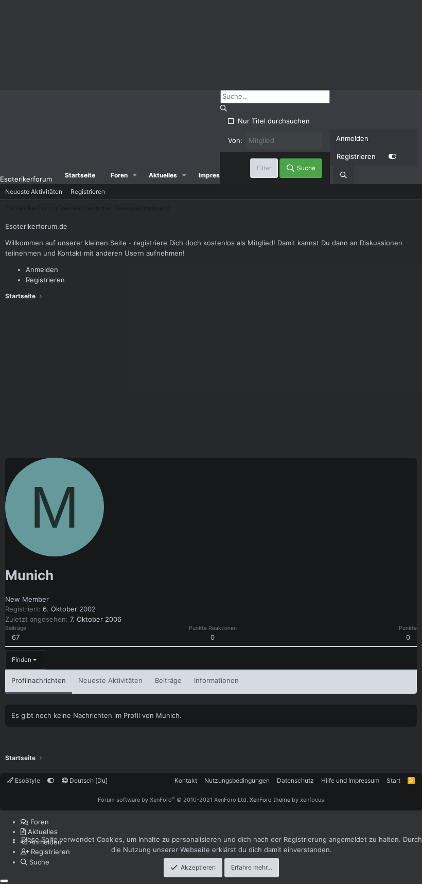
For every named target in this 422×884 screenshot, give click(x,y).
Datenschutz (295, 780)
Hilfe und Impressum (350, 780)
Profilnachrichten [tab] (38, 680)
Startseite (80, 175)
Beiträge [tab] (168, 680)
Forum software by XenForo (173, 799)
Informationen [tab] (216, 680)
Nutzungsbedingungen (237, 780)
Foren (119, 175)
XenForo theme (270, 799)
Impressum (216, 175)
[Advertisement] (211, 381)
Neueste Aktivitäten (33, 191)
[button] (135, 175)
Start (393, 780)
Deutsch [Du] (88, 780)
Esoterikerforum (26, 179)
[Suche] (343, 175)
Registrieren (88, 191)
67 (16, 637)
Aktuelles (163, 175)
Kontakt (185, 780)
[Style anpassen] (392, 157)
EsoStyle (26, 780)
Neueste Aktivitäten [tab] (110, 680)
